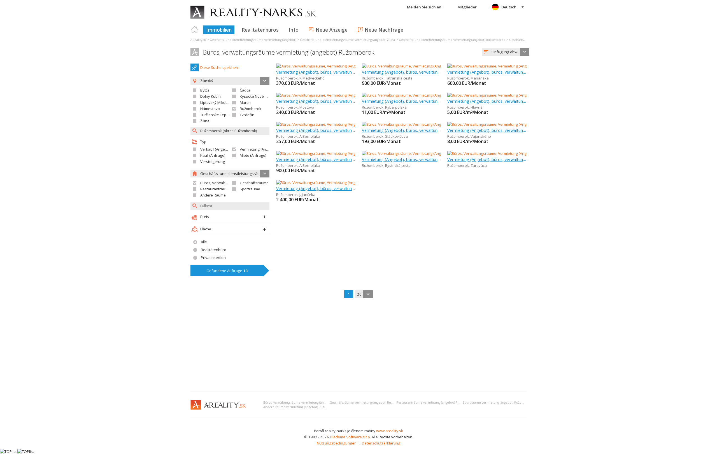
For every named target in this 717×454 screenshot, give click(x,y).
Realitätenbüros (260, 29)
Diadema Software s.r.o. (350, 436)
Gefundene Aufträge (227, 270)
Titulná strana (194, 29)
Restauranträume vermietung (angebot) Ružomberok (435, 402)
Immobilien (219, 29)
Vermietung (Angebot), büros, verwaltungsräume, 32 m (401, 101)
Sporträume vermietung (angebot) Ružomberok (498, 402)
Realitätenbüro (213, 249)
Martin (245, 102)
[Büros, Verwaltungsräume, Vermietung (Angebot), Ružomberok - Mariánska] (511, 66)
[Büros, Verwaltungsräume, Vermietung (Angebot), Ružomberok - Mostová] (338, 95)
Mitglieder (467, 7)
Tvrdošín (247, 114)
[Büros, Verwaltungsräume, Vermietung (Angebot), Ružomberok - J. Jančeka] (339, 182)
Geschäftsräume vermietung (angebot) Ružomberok (368, 402)
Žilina (204, 120)
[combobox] (505, 52)
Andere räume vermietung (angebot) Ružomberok (300, 407)
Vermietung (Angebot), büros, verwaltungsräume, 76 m (487, 159)
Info (294, 29)
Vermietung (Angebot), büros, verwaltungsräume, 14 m (401, 130)
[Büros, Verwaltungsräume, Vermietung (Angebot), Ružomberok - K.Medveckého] (343, 66)
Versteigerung (212, 161)
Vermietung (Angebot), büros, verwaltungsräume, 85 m (401, 72)
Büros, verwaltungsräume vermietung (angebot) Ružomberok (288, 52)
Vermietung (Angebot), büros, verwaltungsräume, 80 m (487, 72)
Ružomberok (250, 108)
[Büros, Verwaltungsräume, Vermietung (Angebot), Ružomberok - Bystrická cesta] (429, 153)
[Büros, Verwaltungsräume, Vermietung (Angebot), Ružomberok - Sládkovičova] (428, 124)
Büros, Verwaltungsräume (222, 182)
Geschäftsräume (254, 182)
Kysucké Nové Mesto (257, 96)
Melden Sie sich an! (425, 7)
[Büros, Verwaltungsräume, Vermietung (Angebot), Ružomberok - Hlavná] (508, 95)
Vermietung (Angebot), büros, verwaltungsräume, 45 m (487, 130)
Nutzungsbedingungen (337, 443)
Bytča (204, 90)
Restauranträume (215, 188)
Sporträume (250, 188)
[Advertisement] (358, 345)
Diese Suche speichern (219, 67)
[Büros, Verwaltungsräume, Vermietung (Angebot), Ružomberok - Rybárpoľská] (427, 95)
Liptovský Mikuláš (215, 102)
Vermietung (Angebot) (258, 149)
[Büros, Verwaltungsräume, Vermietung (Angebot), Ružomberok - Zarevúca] (510, 153)
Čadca (245, 90)
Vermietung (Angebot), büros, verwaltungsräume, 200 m (315, 159)
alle (204, 241)
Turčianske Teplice (216, 114)
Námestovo (210, 108)
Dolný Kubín (210, 96)
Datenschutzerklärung (381, 443)
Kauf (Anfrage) (212, 155)
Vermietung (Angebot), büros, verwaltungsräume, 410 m (401, 159)
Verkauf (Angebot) (216, 149)
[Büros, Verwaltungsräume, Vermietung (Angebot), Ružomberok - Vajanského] (512, 124)
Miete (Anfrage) (253, 155)
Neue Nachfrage (384, 29)
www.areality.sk (389, 430)
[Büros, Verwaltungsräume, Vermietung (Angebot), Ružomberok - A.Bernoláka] (341, 124)
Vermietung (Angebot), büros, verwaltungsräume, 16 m (315, 72)
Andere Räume (213, 195)
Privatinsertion (213, 257)
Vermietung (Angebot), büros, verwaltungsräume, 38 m (487, 101)
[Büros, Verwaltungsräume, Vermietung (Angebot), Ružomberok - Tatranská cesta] (430, 66)
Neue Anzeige (332, 29)
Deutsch (508, 7)
